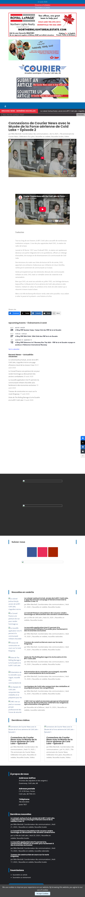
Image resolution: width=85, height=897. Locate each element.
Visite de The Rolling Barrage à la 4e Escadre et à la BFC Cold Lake (45, 658)
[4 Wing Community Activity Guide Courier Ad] (34, 60)
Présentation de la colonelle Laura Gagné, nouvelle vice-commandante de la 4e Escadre (45, 672)
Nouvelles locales (57, 136)
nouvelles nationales (55, 636)
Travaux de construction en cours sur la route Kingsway (43, 643)
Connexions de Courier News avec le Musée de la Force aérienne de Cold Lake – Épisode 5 (59, 740)
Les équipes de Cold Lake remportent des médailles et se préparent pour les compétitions (46, 687)
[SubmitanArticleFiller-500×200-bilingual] (42, 98)
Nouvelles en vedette (42, 136)
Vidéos (66, 136)
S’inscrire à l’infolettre (42, 5)
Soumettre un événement (22, 877)
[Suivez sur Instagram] (42, 552)
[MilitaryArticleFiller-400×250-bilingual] (42, 481)
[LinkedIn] (83, 447)
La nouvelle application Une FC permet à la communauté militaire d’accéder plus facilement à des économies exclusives (23, 382)
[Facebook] (83, 438)
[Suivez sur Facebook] (32, 552)
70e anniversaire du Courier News (23, 752)
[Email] (83, 451)
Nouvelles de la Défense (35, 707)
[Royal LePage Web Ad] (42, 36)
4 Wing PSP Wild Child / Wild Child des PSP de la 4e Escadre (36, 336)
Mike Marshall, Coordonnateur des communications (29, 134)
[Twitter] (83, 442)
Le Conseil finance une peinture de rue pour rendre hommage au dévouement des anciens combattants (24, 373)
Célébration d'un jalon (27, 136)
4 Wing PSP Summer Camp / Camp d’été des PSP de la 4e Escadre (38, 330)
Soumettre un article (42, 8)
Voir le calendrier (13, 349)
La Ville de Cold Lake (34, 617)
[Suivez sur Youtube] (53, 552)
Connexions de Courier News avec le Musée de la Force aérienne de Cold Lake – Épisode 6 (24, 740)
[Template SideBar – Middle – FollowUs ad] (42, 506)
